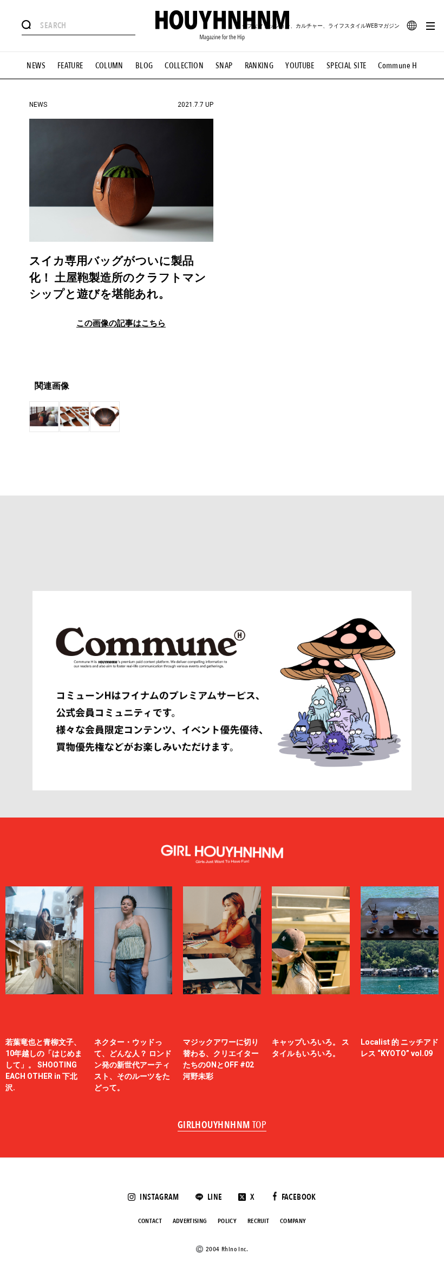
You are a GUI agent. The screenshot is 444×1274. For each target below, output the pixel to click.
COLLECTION (184, 65)
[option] (44, 989)
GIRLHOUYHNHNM (222, 1125)
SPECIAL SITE (347, 65)
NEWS (36, 65)
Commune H (397, 65)
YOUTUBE (300, 65)
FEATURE (70, 65)
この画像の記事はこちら (121, 323)
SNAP (224, 65)
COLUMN (109, 65)
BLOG (144, 65)
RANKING (259, 65)
